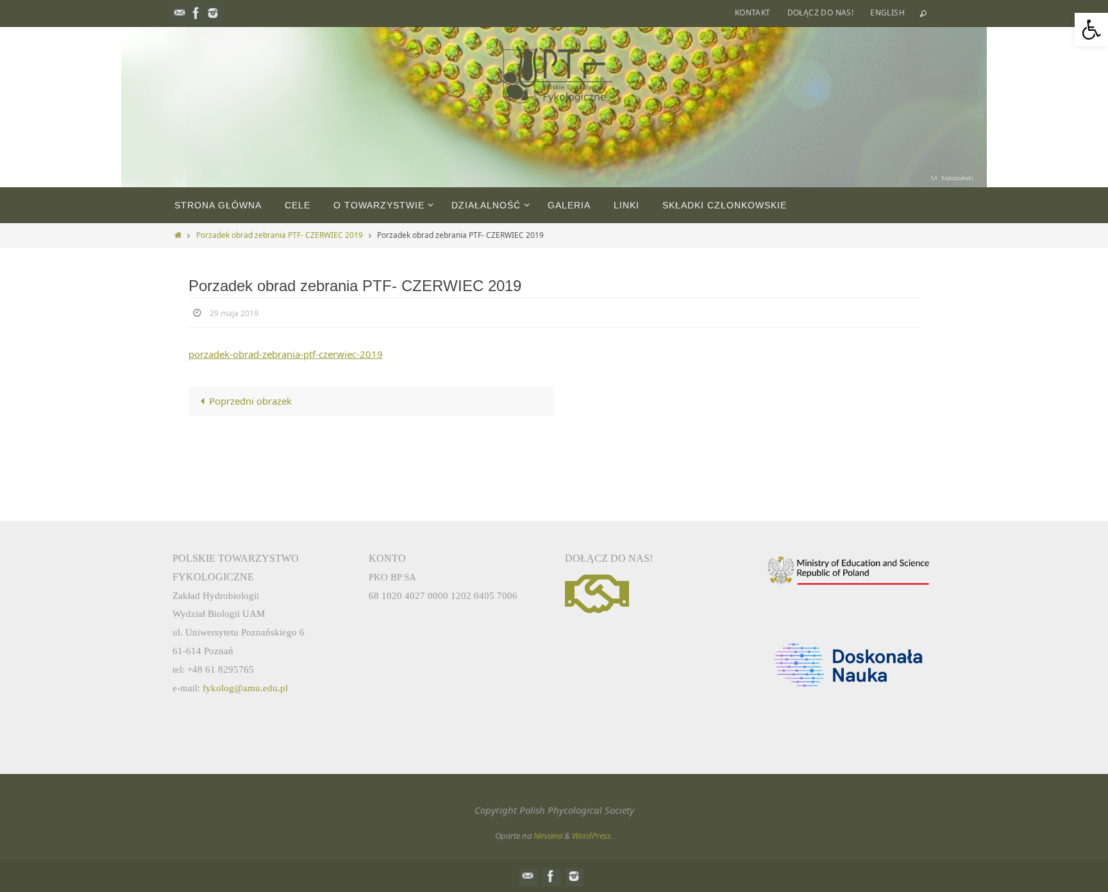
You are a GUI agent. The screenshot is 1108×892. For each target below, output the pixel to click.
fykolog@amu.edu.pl (245, 688)
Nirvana (547, 835)
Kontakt (753, 12)
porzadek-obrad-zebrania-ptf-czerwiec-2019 (286, 354)
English (887, 12)
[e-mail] (179, 13)
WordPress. (592, 835)
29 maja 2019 (234, 313)
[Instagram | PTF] (213, 13)
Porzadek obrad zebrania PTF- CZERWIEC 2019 (279, 235)
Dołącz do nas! (820, 12)
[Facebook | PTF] (196, 13)
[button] (1091, 29)
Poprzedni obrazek (250, 400)
